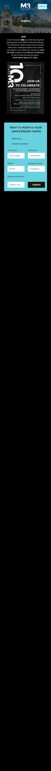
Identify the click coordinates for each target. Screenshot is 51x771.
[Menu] (7, 7)
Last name (32, 150)
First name (12, 150)
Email (11, 163)
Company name (35, 163)
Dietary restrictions (16, 177)
